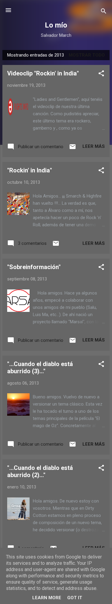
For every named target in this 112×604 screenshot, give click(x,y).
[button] (101, 74)
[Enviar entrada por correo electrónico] (72, 148)
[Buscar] (103, 12)
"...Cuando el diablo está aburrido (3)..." (40, 367)
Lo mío (56, 25)
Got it (74, 597)
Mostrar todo (87, 55)
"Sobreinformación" (34, 267)
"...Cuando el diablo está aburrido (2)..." (40, 471)
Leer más (93, 146)
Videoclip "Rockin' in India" (43, 73)
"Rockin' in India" (29, 170)
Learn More (46, 597)
